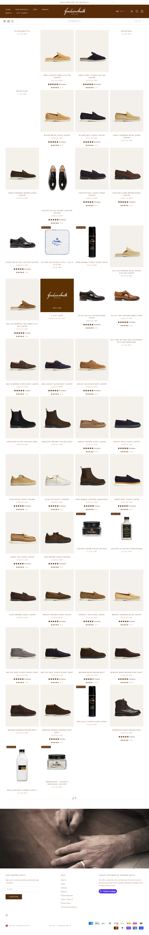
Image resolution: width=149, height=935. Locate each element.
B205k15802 (126, 31)
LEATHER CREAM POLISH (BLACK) (92, 549)
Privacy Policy (66, 903)
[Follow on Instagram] (7, 915)
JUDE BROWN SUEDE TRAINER (57, 557)
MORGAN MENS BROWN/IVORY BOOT (127, 672)
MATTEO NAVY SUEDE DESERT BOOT (57, 672)
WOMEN (45, 9)
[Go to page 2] (75, 798)
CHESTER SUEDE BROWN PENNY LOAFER (126, 194)
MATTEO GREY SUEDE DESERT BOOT (22, 672)
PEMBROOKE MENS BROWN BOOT (126, 730)
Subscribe (14, 897)
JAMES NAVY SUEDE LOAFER (126, 499)
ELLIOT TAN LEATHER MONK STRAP (126, 315)
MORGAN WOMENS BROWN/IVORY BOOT (57, 731)
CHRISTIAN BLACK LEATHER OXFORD (22, 262)
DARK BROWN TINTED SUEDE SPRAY (92, 262)
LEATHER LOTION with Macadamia (127, 549)
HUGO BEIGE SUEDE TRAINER (22, 499)
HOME (8, 9)
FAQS (63, 884)
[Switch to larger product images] (4, 21)
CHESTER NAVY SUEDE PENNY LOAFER (92, 194)
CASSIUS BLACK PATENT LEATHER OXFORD (57, 212)
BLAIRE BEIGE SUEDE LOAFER (57, 135)
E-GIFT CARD (57, 315)
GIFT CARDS (22, 13)
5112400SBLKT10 (22, 31)
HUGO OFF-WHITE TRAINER (57, 499)
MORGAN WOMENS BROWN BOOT (22, 730)
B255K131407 (22, 91)
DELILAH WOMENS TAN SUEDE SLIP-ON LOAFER (22, 325)
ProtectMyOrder (67, 895)
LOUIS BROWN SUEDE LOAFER (22, 615)
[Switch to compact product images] (12, 21)
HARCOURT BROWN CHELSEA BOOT (57, 442)
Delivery (64, 888)
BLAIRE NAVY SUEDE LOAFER (92, 135)
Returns (64, 892)
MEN (35, 9)
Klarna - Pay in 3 (67, 899)
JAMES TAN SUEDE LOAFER (22, 557)
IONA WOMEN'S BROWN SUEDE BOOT (92, 499)
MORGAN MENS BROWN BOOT (92, 672)
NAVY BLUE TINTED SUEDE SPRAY (92, 722)
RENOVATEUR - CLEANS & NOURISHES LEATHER (57, 783)
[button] (53, 84)
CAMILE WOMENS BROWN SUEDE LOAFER (22, 194)
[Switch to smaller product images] (8, 21)
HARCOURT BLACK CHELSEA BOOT (22, 442)
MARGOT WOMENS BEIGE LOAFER (126, 615)
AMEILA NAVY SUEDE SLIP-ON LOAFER (92, 76)
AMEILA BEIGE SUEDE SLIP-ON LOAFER (57, 76)
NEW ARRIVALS (22, 9)
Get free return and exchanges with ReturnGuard (127, 341)
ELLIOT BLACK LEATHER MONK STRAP (92, 317)
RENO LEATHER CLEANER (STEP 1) (22, 790)
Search (63, 880)
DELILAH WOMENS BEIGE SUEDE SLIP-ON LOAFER (126, 272)
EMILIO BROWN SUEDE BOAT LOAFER (22, 384)
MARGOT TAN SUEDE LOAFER (92, 615)
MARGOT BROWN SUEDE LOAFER (57, 615)
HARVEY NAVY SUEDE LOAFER (126, 442)
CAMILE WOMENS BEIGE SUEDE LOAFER (127, 136)
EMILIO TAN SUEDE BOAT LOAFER (92, 384)
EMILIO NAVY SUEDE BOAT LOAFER (57, 384)
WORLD (9, 13)
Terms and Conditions (69, 907)
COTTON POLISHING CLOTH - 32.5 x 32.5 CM (57, 263)
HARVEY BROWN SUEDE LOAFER (92, 442)
